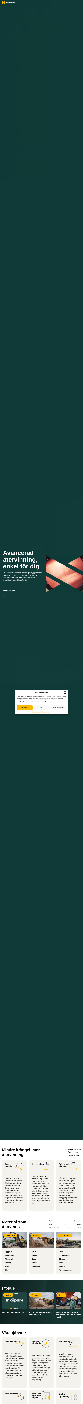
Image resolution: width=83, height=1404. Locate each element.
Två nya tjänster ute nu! (13, 1312)
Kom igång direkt (9, 590)
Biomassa (77, 1221)
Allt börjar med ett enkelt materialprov (40, 1313)
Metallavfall (9, 1255)
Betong (8, 1263)
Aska (50, 1224)
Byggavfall (9, 1252)
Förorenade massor (66, 1270)
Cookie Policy (36, 712)
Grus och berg (65, 1235)
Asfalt (7, 1266)
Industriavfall (10, 1235)
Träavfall (36, 1235)
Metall (79, 1224)
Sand (61, 1263)
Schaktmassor (54, 1228)
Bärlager (62, 1259)
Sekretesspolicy (45, 712)
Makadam (62, 1266)
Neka (41, 707)
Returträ (35, 1255)
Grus (61, 1252)
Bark (50, 1221)
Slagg (7, 1270)
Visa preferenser (58, 707)
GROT (34, 1252)
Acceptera (24, 707)
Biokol (34, 1263)
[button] (65, 692)
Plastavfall (9, 1259)
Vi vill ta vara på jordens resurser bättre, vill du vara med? (68, 1314)
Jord (79, 1228)
